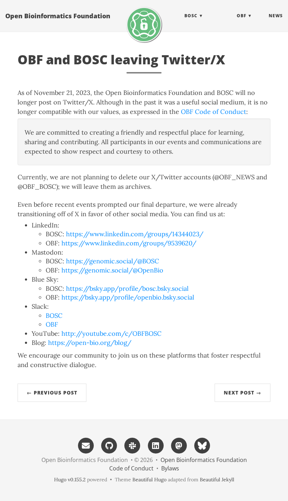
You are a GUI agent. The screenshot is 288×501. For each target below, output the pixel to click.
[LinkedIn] (155, 445)
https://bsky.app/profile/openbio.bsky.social (127, 297)
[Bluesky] (202, 445)
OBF (52, 324)
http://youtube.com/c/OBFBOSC (111, 333)
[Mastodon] (179, 445)
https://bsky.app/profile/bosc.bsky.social (127, 288)
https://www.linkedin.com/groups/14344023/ (134, 234)
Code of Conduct (131, 468)
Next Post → (242, 392)
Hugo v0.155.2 (70, 479)
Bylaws (170, 468)
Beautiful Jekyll (217, 479)
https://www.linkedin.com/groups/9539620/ (128, 243)
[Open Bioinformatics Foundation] (144, 24)
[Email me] (86, 445)
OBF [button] (241, 16)
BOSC (54, 315)
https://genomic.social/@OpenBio (112, 270)
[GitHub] (109, 445)
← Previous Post (52, 392)
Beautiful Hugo (149, 479)
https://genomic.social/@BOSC (112, 261)
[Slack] (132, 445)
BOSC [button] (190, 16)
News (276, 16)
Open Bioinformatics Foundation (57, 16)
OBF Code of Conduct (213, 112)
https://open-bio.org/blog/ (89, 343)
